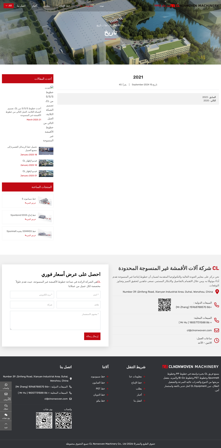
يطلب (47, 5)
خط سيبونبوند (98, 376)
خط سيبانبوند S (29, 198)
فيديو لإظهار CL (30, 160)
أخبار (34, 5)
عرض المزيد (31, 203)
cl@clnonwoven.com (199, 330)
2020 (206, 100)
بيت (102, 5)
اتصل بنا (21, 5)
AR (10, 5)
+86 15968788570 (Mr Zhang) (194, 307)
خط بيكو (100, 400)
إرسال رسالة (92, 336)
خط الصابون (98, 382)
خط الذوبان (99, 394)
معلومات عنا (86, 5)
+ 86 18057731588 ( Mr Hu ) (195, 322)
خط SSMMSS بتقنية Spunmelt (21, 231)
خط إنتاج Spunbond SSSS (23, 215)
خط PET (100, 388)
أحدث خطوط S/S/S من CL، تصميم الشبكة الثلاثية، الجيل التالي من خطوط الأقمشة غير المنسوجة (23, 112)
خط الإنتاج (64, 5)
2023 (205, 97)
